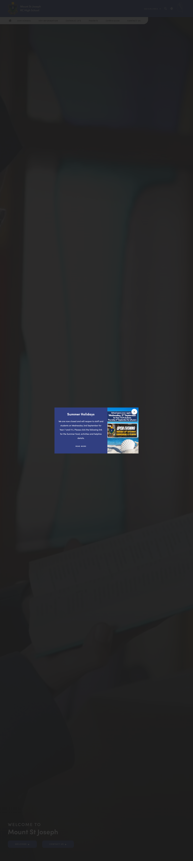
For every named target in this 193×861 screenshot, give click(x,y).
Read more (83, 447)
